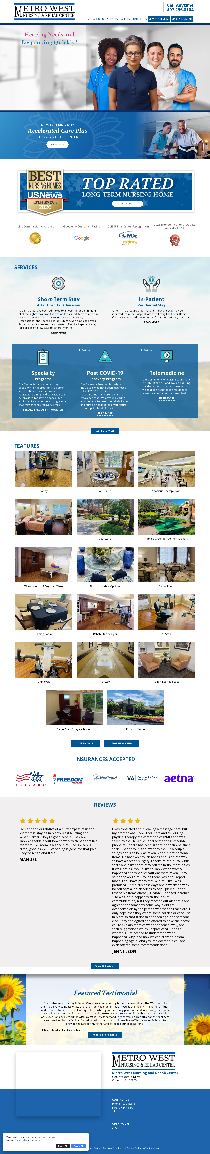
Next (199, 67)
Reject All (62, 1146)
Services (112, 19)
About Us (99, 19)
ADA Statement (151, 1148)
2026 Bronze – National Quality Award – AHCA (174, 226)
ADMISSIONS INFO (122, 743)
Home (87, 19)
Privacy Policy (21, 1140)
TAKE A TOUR (85, 743)
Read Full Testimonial (105, 1034)
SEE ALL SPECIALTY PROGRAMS (43, 409)
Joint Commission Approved (35, 226)
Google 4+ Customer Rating (81, 226)
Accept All (78, 1146)
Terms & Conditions (113, 1148)
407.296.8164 (180, 9)
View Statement (159, 19)
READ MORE (58, 332)
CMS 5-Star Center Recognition (128, 226)
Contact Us (139, 19)
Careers (125, 19)
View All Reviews (105, 966)
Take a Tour (49, 82)
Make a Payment (182, 19)
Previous (10, 67)
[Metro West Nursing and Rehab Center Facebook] (159, 7)
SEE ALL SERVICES (105, 430)
